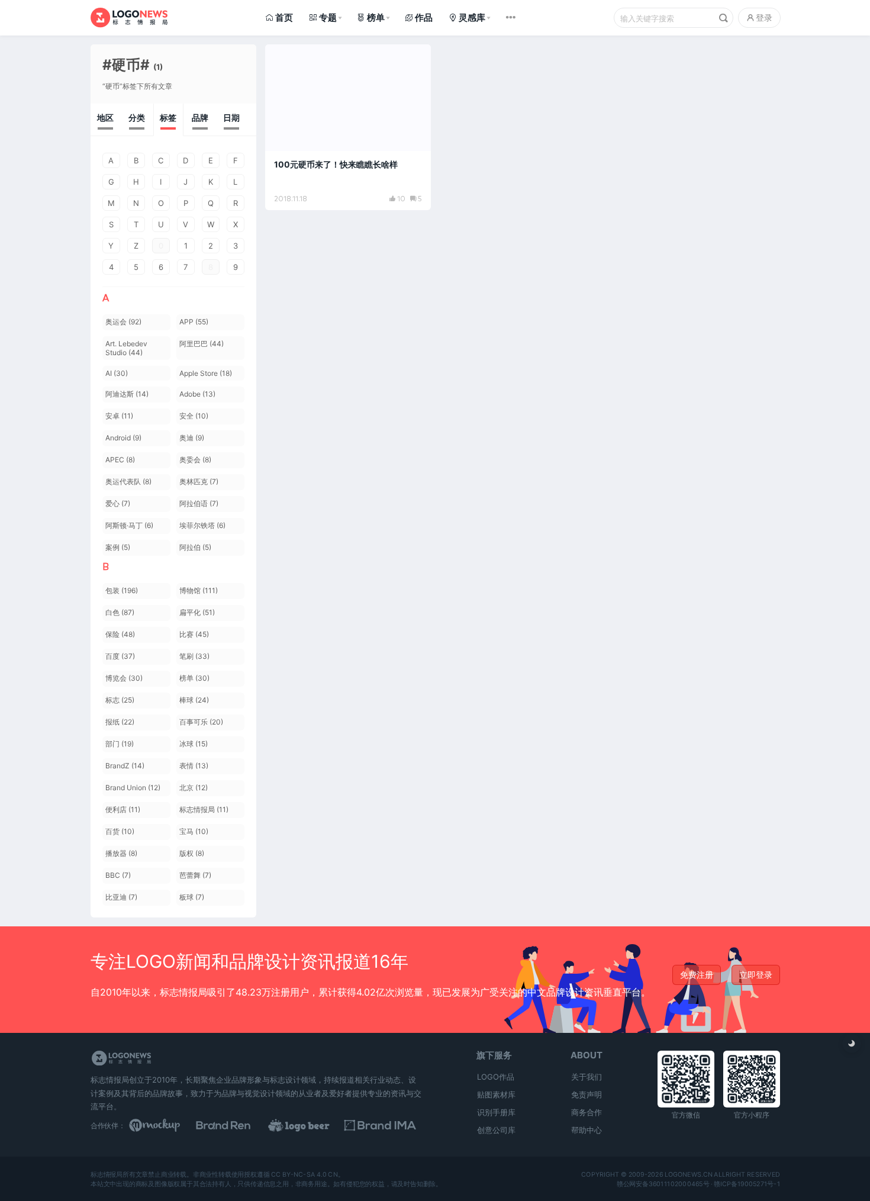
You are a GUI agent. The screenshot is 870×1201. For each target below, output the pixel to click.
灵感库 (472, 17)
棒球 (194, 700)
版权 (191, 853)
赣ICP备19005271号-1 (747, 1184)
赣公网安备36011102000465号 (662, 1184)
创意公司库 (496, 1130)
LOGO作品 (495, 1076)
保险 (120, 634)
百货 (119, 831)
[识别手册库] (385, 1125)
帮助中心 (586, 1130)
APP (193, 321)
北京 (193, 787)
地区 (105, 117)
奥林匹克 (198, 481)
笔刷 (194, 656)
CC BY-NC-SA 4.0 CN (304, 1174)
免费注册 (696, 975)
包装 (121, 590)
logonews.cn (688, 1174)
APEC (120, 459)
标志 (119, 700)
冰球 (193, 743)
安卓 (119, 415)
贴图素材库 (496, 1094)
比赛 (194, 634)
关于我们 (586, 1076)
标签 (168, 117)
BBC (118, 875)
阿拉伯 (195, 547)
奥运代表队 (128, 481)
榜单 (376, 17)
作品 (424, 17)
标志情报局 (203, 809)
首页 (284, 17)
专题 (328, 17)
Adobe (197, 393)
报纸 (119, 721)
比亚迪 (121, 897)
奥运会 (123, 321)
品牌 (200, 117)
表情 (193, 765)
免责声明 (586, 1094)
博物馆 (198, 590)
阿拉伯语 (198, 503)
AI (116, 373)
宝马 (193, 831)
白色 (119, 612)
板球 (191, 897)
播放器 (121, 853)
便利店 (122, 809)
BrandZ (124, 765)
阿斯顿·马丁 (129, 525)
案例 (117, 547)
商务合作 (586, 1112)
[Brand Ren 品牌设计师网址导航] (238, 1125)
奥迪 (191, 437)
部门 (119, 743)
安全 (193, 415)
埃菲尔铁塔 (202, 525)
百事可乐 (201, 721)
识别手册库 (496, 1112)
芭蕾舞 (195, 875)
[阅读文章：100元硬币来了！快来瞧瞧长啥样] (348, 127)
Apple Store (205, 373)
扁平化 (197, 612)
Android (123, 437)
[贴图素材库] (165, 1125)
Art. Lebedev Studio (126, 348)
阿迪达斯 (127, 393)
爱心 (117, 503)
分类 (136, 117)
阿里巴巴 (201, 343)
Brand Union (132, 787)
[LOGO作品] (312, 1125)
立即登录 (755, 975)
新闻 (286, 58)
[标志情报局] (129, 17)
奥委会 (195, 459)
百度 (120, 656)
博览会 (124, 678)
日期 (231, 117)
